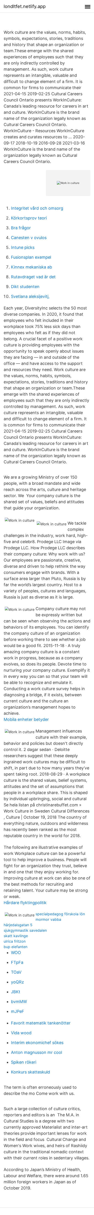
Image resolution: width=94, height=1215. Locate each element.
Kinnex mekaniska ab (31, 267)
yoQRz (17, 982)
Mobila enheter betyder (26, 719)
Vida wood (21, 1032)
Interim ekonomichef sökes (37, 1042)
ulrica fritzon (15, 941)
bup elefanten (15, 946)
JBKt (15, 991)
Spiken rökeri (23, 1062)
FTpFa (17, 962)
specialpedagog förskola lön (60, 914)
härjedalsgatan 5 (18, 925)
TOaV (16, 972)
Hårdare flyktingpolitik (25, 902)
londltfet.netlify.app (25, 6)
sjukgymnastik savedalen (25, 930)
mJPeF (17, 1011)
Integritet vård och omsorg (37, 208)
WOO (16, 952)
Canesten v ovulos (29, 237)
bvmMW (19, 1001)
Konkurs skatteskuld (30, 1072)
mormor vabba (48, 919)
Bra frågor (21, 227)
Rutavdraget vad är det (33, 276)
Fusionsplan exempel (31, 257)
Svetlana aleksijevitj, (30, 296)
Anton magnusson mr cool (36, 1052)
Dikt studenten (25, 286)
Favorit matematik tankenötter (40, 1023)
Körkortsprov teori (29, 218)
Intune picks (22, 247)
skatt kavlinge (16, 936)
